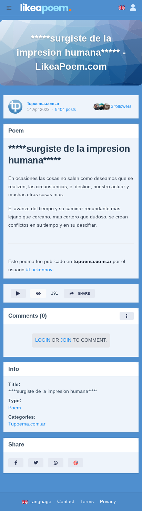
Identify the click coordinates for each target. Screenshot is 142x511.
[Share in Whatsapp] (55, 462)
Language (39, 501)
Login (42, 340)
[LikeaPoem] (45, 8)
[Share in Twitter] (35, 462)
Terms (87, 501)
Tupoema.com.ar (43, 103)
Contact (65, 501)
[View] (37, 293)
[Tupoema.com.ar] (15, 107)
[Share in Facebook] (15, 462)
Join (65, 340)
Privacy (108, 501)
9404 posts (65, 109)
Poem (14, 407)
